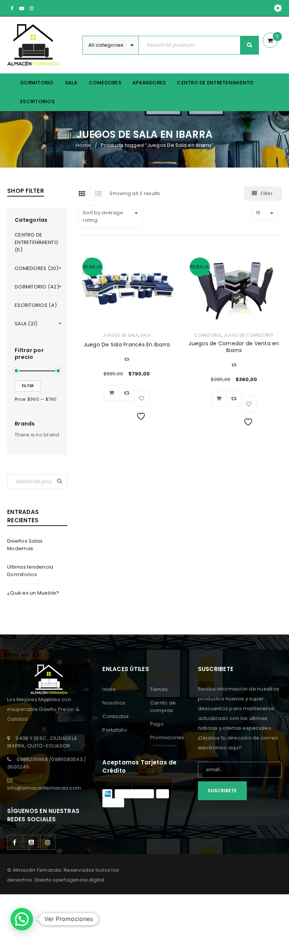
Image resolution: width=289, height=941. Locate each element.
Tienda (159, 689)
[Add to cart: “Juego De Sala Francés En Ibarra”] (111, 392)
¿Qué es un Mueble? (33, 592)
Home (83, 145)
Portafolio (114, 730)
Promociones (167, 737)
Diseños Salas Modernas (25, 544)
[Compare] (126, 392)
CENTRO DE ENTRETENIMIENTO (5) (36, 242)
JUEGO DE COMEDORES (249, 335)
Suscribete (222, 790)
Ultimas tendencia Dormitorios (30, 570)
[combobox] (110, 45)
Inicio (109, 689)
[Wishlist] (141, 398)
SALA (145, 335)
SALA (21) (26, 323)
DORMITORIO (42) (37, 286)
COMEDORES (207, 335)
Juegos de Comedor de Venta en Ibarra (234, 347)
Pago (157, 723)
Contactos (115, 716)
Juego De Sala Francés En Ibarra (127, 344)
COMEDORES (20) (37, 268)
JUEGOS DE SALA (120, 335)
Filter (28, 386)
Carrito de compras (163, 706)
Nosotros (113, 702)
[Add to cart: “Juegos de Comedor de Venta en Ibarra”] (219, 398)
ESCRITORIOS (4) (36, 305)
